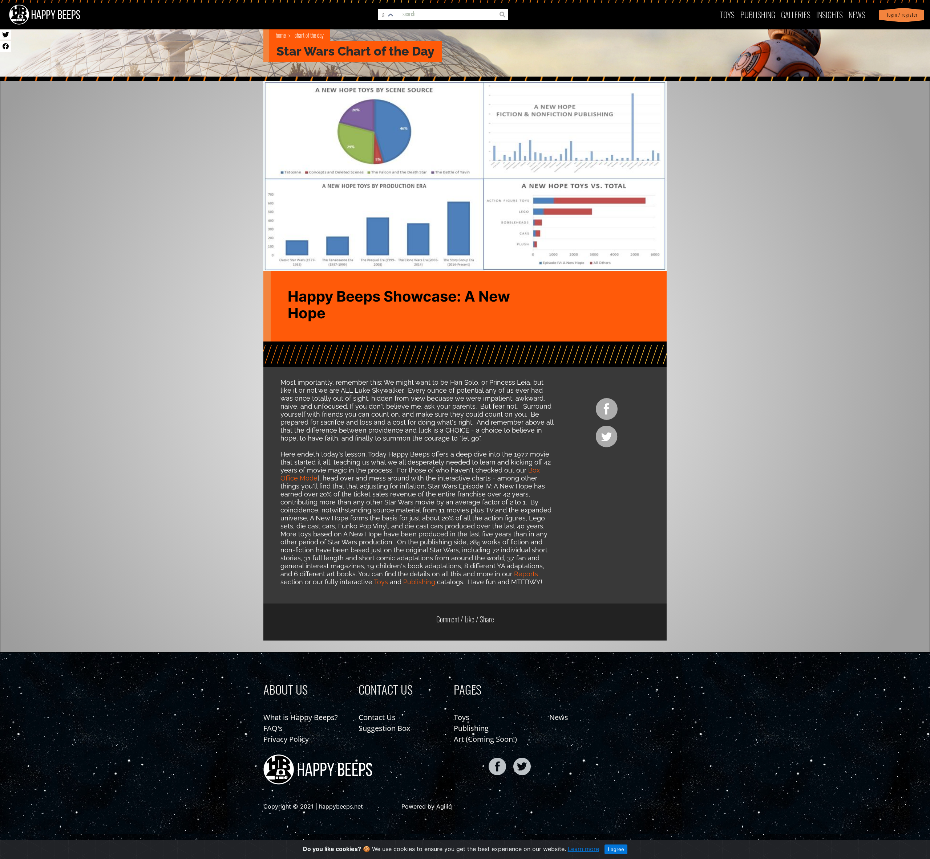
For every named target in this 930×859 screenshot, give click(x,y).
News (857, 14)
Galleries (795, 14)
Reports (526, 574)
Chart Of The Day (309, 35)
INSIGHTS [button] (829, 14)
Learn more (583, 848)
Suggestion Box (384, 728)
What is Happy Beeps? (300, 717)
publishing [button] (757, 14)
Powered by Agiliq (426, 806)
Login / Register (901, 14)
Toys (727, 14)
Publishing (419, 582)
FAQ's (273, 728)
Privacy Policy (286, 739)
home (281, 35)
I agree (616, 849)
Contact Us (377, 717)
